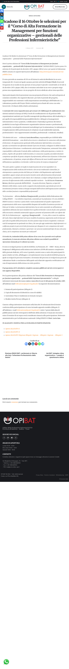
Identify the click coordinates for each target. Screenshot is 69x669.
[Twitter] (7, 437)
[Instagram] (15, 437)
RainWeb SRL (15, 476)
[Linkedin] (32, 343)
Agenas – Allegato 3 (55, 335)
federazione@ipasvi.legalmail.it (27, 284)
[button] (10, 1)
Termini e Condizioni (49, 475)
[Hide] (0, 31)
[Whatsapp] (39, 343)
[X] (29, 343)
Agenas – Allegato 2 (40, 335)
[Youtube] (11, 437)
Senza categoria (34, 15)
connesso (14, 402)
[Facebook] (26, 343)
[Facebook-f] (4, 437)
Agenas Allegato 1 (26, 335)
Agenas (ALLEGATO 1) (12, 329)
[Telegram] (42, 343)
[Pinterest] (36, 343)
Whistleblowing (60, 475)
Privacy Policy (39, 475)
